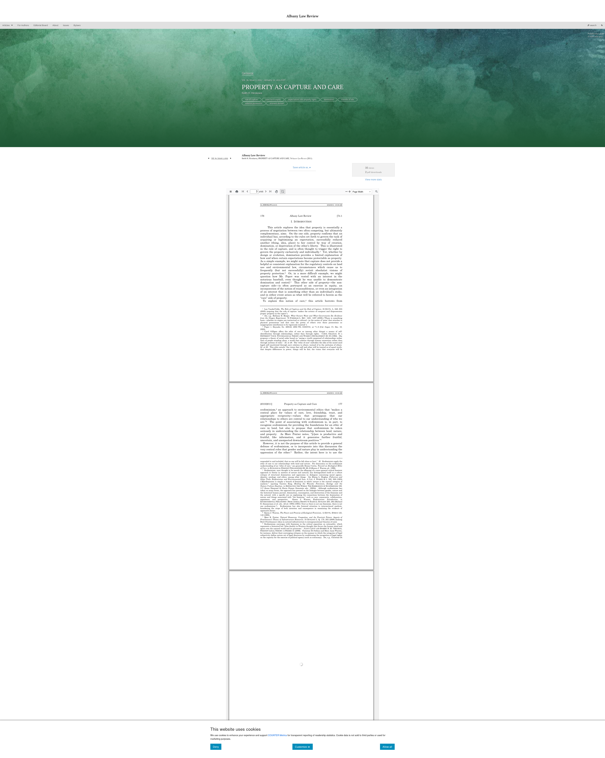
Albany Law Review (253, 155)
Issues (66, 25)
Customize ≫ (304, 747)
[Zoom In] (349, 191)
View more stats (373, 179)
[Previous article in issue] (208, 158)
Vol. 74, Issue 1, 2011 (252, 80)
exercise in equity (273, 100)
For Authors (23, 25)
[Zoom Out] (346, 191)
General (247, 73)
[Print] (237, 191)
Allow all (389, 747)
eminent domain (277, 103)
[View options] (230, 191)
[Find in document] (376, 191)
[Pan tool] (276, 191)
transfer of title (347, 100)
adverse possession (253, 103)
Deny (217, 747)
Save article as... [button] (302, 167)
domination (329, 100)
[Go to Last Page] (270, 191)
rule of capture (251, 100)
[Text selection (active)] (282, 191)
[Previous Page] (247, 191)
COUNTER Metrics (277, 735)
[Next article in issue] (230, 158)
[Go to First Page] (243, 191)
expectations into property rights (302, 100)
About (55, 25)
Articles (6, 25)
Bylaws (77, 25)
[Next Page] (266, 191)
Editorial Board (41, 25)
